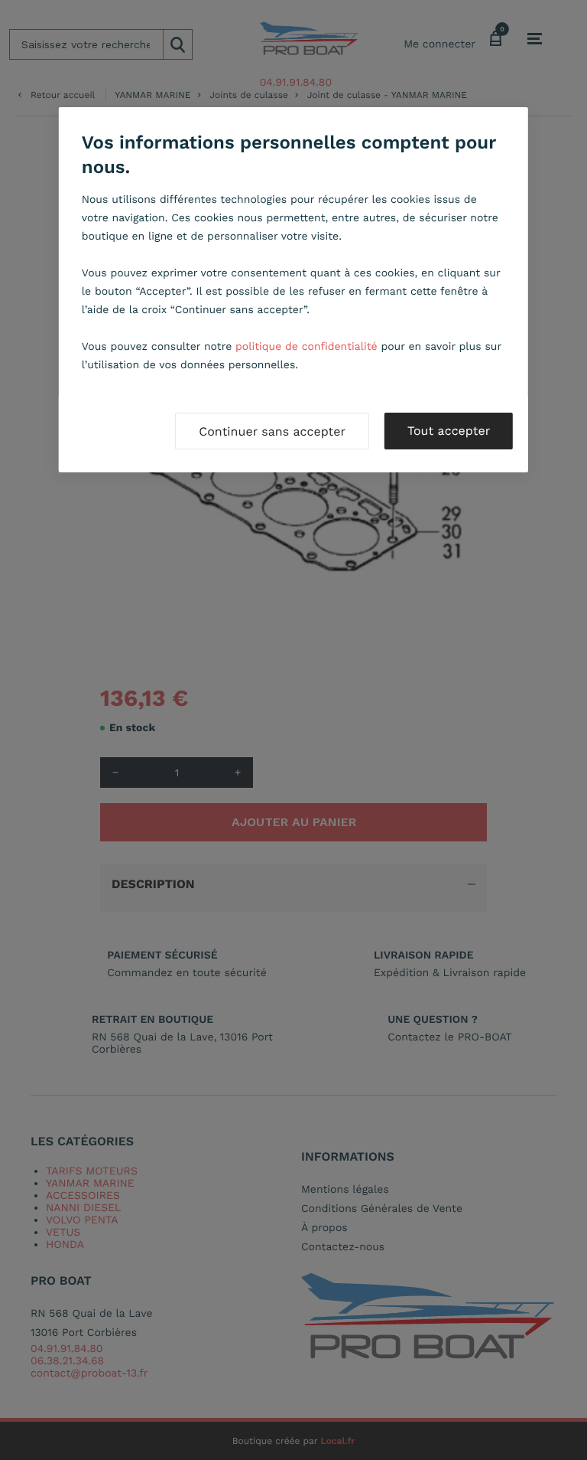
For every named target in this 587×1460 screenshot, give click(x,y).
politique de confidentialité (306, 347)
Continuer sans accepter (272, 431)
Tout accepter (448, 430)
